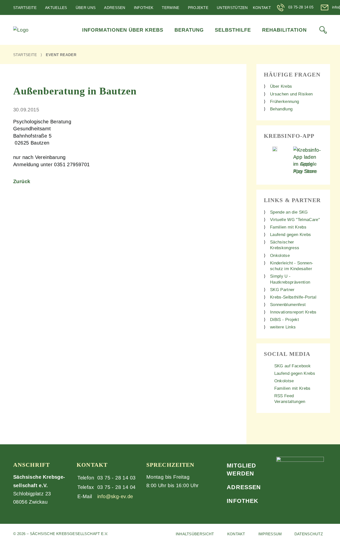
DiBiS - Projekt (284, 319)
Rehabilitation (284, 30)
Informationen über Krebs (122, 30)
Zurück (21, 181)
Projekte (198, 7)
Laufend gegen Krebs (290, 234)
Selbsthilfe (233, 30)
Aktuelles (56, 7)
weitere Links (283, 327)
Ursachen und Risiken (291, 94)
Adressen (114, 7)
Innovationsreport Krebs (293, 312)
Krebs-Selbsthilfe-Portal (293, 297)
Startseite (25, 7)
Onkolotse (280, 255)
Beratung (189, 30)
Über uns (86, 7)
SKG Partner (282, 289)
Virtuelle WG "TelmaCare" (295, 219)
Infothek (143, 7)
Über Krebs (281, 86)
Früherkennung (284, 101)
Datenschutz (308, 534)
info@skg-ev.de (115, 496)
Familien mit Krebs (288, 227)
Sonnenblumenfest (288, 304)
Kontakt (262, 7)
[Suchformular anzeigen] (323, 30)
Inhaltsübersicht (195, 534)
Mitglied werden (241, 469)
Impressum (270, 534)
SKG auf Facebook (292, 366)
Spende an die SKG (289, 212)
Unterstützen (232, 7)
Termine (170, 7)
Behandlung (281, 109)
